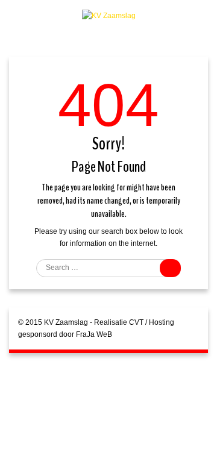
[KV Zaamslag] (109, 15)
